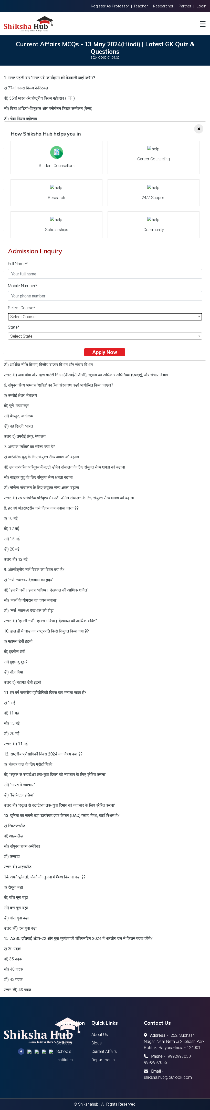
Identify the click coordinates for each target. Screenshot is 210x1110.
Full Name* (18, 263)
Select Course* (21, 307)
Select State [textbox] (21, 336)
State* (13, 327)
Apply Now (104, 352)
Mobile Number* (22, 285)
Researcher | (164, 6)
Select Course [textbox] (23, 316)
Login (201, 6)
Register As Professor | (111, 6)
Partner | (186, 6)
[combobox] (105, 316)
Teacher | (142, 6)
